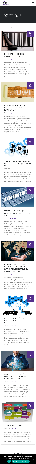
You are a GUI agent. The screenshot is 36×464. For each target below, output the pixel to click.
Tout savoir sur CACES (13, 425)
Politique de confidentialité (21, 461)
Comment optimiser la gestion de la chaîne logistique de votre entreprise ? (17, 163)
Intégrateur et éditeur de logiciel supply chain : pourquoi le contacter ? (17, 107)
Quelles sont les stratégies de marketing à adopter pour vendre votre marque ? (17, 376)
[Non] (34, 459)
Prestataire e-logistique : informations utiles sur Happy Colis (17, 213)
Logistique (13, 59)
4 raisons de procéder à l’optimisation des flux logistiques (14, 320)
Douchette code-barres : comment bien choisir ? (14, 55)
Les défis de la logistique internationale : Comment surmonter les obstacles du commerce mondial (16, 267)
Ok (9, 461)
